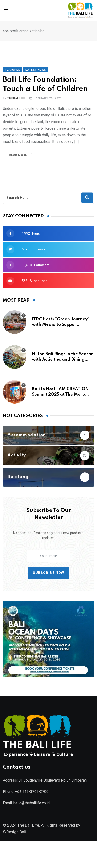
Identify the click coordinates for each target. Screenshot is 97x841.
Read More (18, 155)
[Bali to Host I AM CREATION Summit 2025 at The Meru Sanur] (14, 392)
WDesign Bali (14, 831)
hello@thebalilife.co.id (31, 803)
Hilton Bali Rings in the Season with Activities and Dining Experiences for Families (63, 359)
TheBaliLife (16, 98)
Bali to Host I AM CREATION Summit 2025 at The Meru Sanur (60, 394)
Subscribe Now (48, 573)
